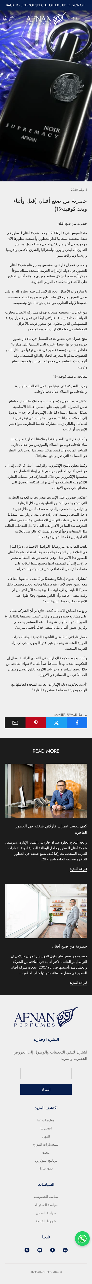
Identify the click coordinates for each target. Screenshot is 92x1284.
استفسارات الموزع (46, 1144)
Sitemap (46, 1168)
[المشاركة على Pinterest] (36, 722)
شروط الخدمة (46, 1221)
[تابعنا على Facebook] (52, 1250)
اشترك (46, 1089)
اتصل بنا (46, 1128)
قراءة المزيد (78, 868)
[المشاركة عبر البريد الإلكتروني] (15, 722)
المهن (46, 1136)
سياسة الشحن (46, 1213)
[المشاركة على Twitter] (56, 722)
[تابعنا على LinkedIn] (65, 1250)
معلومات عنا (46, 1120)
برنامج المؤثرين (46, 1160)
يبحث (46, 1152)
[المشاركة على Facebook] (77, 722)
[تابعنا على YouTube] (39, 1250)
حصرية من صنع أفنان (69, 946)
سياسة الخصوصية (46, 1196)
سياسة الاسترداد (46, 1205)
